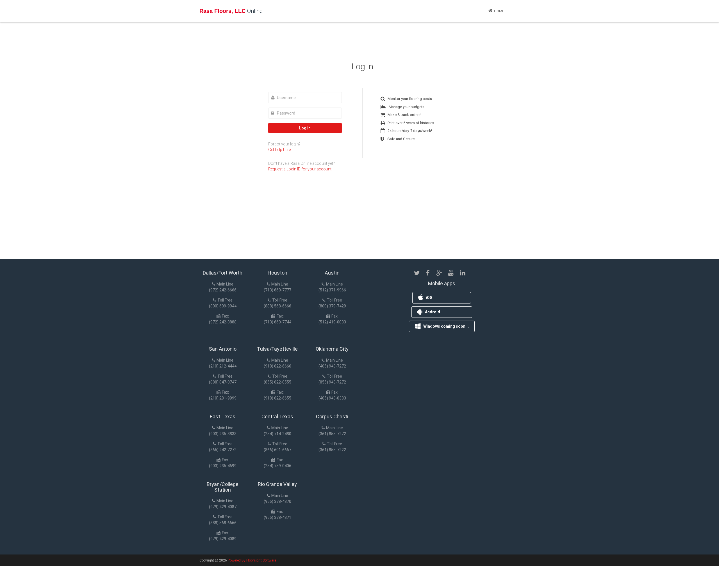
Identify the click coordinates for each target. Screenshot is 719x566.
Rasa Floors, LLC (231, 11)
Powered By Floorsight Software (252, 560)
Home (499, 11)
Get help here (279, 149)
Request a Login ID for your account (299, 169)
